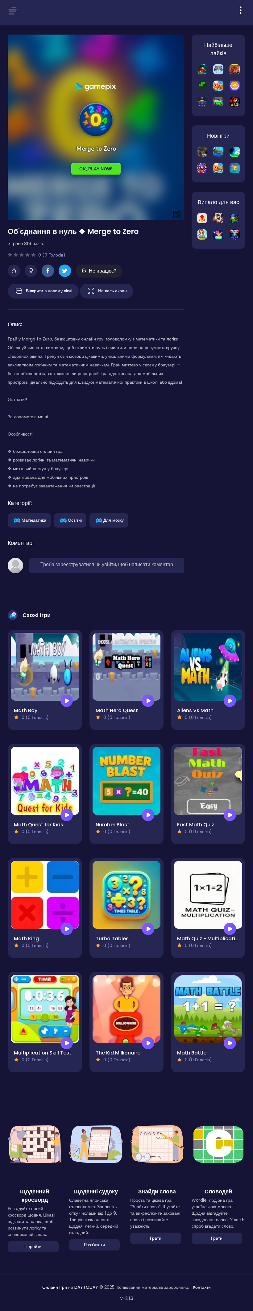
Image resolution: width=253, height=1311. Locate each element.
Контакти (202, 1287)
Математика (34, 520)
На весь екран (112, 290)
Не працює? (103, 270)
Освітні (75, 520)
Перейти (33, 1246)
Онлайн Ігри (54, 1287)
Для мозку (113, 520)
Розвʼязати (94, 1245)
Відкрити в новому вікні (49, 290)
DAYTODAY (86, 1287)
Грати (155, 1238)
